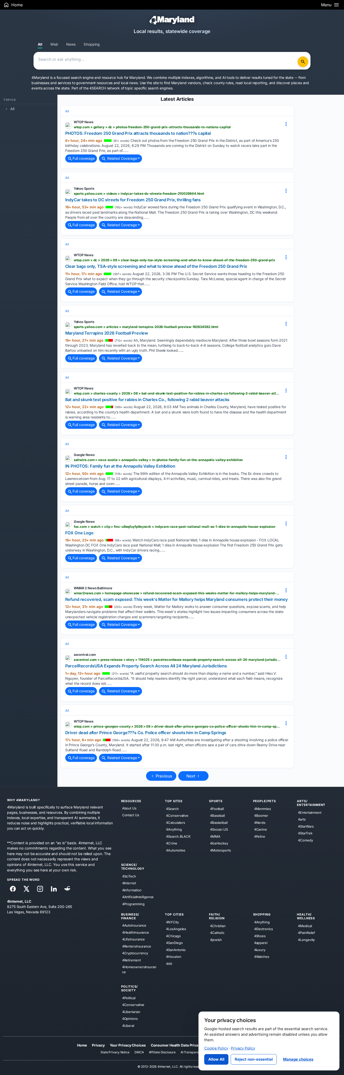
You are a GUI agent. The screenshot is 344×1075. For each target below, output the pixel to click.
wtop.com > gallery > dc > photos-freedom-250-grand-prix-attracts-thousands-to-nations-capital (152, 127)
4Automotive (175, 850)
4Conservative (177, 815)
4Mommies (262, 808)
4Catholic (217, 933)
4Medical (305, 926)
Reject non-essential (254, 1059)
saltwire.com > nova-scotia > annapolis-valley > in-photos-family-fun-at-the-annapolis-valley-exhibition (158, 460)
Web (54, 44)
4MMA (215, 836)
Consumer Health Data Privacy (176, 1045)
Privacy (98, 1045)
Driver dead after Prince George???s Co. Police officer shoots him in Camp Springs (145, 732)
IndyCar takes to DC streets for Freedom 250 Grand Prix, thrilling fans (133, 199)
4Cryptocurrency (135, 953)
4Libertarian (131, 1012)
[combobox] (166, 60)
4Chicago (173, 936)
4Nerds (259, 822)
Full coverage (84, 158)
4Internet (129, 883)
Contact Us (130, 815)
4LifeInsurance (133, 939)
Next (191, 775)
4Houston (173, 957)
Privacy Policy (243, 1048)
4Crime (171, 843)
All (40, 44)
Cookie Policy (216, 1048)
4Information (132, 890)
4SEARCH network (104, 88)
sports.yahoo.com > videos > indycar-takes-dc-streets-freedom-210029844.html (139, 193)
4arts (302, 819)
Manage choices (298, 1059)
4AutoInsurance (134, 925)
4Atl (169, 964)
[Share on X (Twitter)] (26, 889)
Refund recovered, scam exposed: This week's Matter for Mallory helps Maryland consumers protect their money (176, 599)
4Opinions (130, 1019)
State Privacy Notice (114, 1052)
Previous (163, 775)
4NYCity (172, 922)
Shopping (92, 44)
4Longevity (306, 940)
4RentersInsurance (136, 946)
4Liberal (128, 1026)
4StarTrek (305, 833)
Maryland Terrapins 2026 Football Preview (106, 333)
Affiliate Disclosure (162, 1052)
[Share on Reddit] (67, 889)
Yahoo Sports (84, 188)
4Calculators (175, 822)
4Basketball (219, 822)
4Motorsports (220, 850)
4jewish (216, 940)
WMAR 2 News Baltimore (93, 588)
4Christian (218, 926)
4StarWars (306, 826)
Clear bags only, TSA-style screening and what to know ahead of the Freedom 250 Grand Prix (156, 266)
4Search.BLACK (178, 836)
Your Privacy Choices (128, 1045)
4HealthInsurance (135, 932)
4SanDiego (174, 943)
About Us (129, 808)
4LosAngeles (176, 929)
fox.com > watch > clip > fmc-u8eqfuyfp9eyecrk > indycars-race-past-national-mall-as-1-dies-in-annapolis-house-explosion (174, 527)
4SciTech (129, 876)
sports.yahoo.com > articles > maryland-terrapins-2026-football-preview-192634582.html (146, 327)
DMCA (139, 1052)
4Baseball (217, 815)
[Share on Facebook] (13, 889)
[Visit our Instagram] (40, 889)
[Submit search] (303, 61)
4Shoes (260, 936)
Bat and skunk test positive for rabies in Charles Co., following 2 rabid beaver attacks (147, 399)
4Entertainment (309, 812)
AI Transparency (192, 1052)
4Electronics (263, 929)
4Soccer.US (219, 829)
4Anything (174, 829)
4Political (128, 998)
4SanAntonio (176, 950)
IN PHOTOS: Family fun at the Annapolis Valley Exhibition (120, 466)
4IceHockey (219, 843)
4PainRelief (306, 933)
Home (82, 1045)
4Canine (260, 829)
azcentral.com (85, 655)
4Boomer (261, 815)
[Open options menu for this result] (286, 123)
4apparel (260, 943)
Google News (84, 455)
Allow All (216, 1059)
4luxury (259, 950)
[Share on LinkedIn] (53, 889)
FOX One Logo (79, 532)
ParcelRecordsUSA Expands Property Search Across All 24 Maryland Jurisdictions (146, 665)
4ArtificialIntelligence (138, 897)
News (71, 44)
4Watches (261, 957)
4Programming (133, 904)
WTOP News (83, 122)
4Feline (259, 836)
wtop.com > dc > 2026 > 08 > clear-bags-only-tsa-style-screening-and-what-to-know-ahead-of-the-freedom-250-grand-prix (174, 260)
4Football (217, 808)
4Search (172, 808)
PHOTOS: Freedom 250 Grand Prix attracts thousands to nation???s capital (138, 133)
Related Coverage (121, 158)
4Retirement (131, 960)
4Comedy (305, 840)
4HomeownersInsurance (139, 969)
